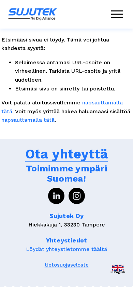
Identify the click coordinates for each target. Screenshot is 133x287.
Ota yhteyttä (66, 154)
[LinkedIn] (56, 196)
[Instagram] (77, 196)
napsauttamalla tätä (28, 120)
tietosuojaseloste (67, 265)
